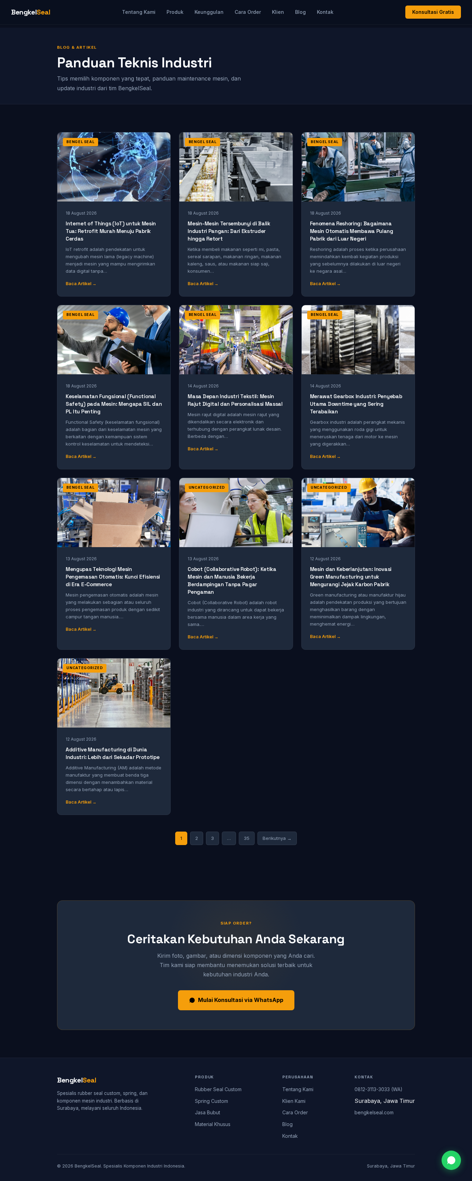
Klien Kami (293, 1101)
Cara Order (248, 12)
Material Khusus (212, 1124)
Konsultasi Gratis (433, 12)
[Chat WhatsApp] (451, 1160)
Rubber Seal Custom (218, 1089)
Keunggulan (209, 12)
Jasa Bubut (207, 1112)
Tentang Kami (138, 12)
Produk (175, 12)
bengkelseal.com (374, 1112)
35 (246, 838)
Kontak (325, 12)
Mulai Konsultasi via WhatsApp (240, 999)
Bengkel (30, 12)
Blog (300, 12)
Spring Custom (211, 1101)
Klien (278, 12)
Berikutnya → (277, 838)
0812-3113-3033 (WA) (379, 1089)
